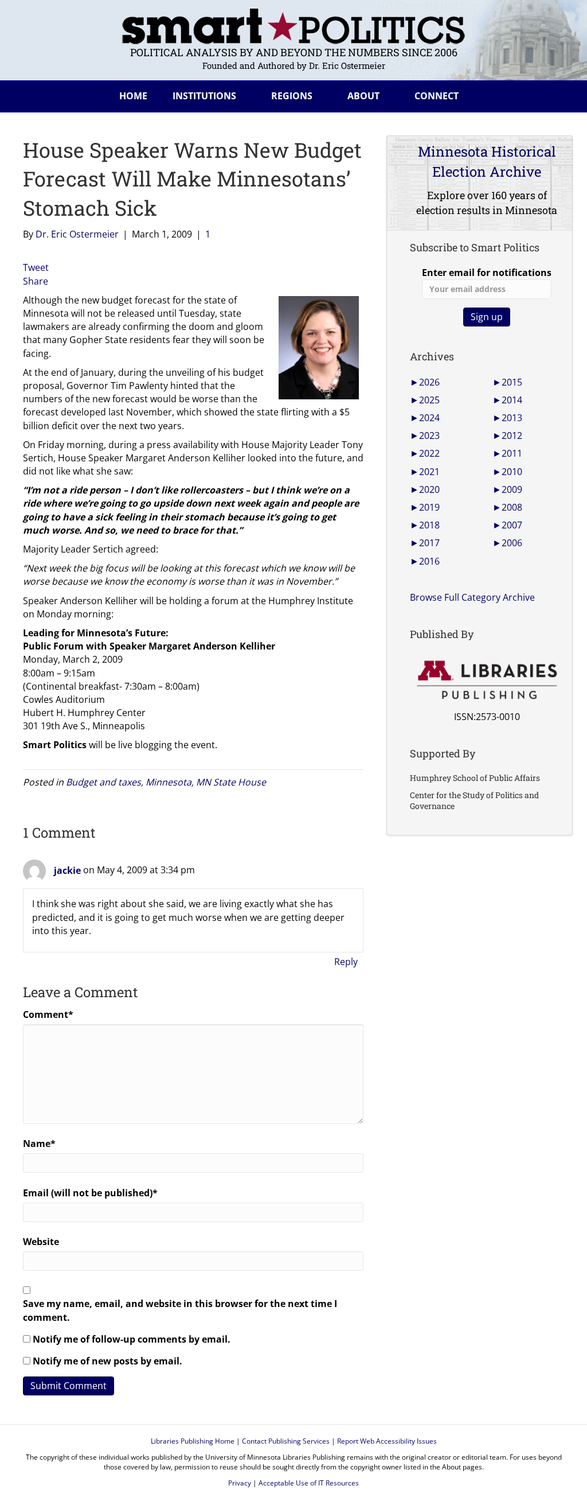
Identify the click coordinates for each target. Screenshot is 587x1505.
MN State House (231, 782)
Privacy (239, 1483)
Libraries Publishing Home (192, 1441)
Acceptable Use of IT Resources (309, 1483)
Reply (346, 961)
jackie (67, 870)
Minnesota (168, 782)
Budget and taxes (103, 782)
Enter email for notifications (486, 272)
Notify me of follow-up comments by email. (131, 1339)
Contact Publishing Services (286, 1441)
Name (39, 1143)
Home (133, 96)
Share (35, 281)
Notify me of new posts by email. (107, 1361)
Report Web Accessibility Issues (387, 1441)
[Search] (555, 94)
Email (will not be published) (90, 1193)
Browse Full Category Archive (472, 597)
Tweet (36, 267)
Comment (48, 1014)
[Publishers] (486, 680)
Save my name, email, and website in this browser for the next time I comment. (180, 1310)
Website (41, 1241)
